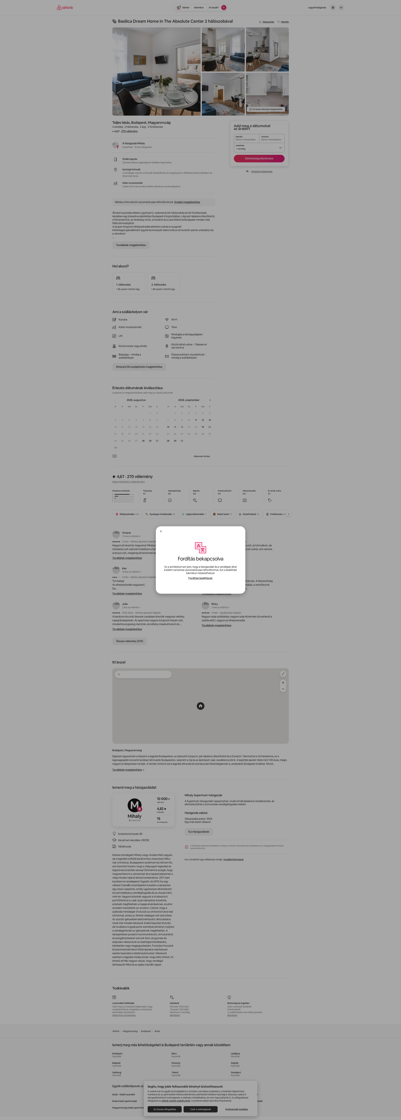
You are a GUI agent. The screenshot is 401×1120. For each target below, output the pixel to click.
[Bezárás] (161, 531)
